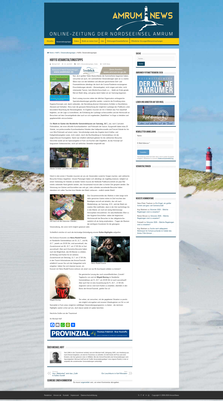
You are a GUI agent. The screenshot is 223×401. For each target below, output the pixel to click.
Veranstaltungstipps (63, 42)
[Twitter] (143, 395)
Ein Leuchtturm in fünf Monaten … (114, 373)
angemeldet (85, 382)
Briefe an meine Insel (90, 41)
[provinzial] (89, 333)
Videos (76, 41)
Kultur (96, 64)
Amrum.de (57, 395)
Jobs (102, 41)
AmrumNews (174, 395)
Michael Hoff (56, 64)
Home (51, 53)
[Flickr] (146, 395)
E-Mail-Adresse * (143, 143)
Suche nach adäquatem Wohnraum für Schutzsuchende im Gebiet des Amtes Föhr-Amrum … (154, 231)
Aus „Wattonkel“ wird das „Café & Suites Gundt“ (65, 373)
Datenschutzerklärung (165, 158)
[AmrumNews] (111, 20)
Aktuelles (50, 41)
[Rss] (139, 395)
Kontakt (66, 395)
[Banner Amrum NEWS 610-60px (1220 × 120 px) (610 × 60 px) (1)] (89, 70)
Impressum (75, 395)
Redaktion (48, 395)
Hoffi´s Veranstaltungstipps (65, 53)
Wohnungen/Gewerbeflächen (117, 41)
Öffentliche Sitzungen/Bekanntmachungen (147, 41)
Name (139, 136)
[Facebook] (141, 395)
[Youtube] (149, 395)
